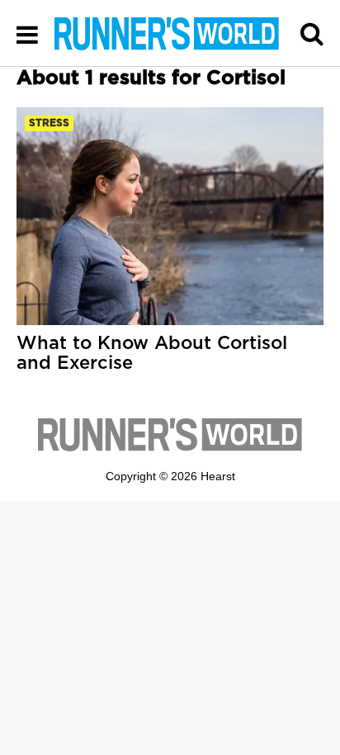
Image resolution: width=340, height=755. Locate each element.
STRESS (49, 123)
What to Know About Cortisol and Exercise (152, 353)
